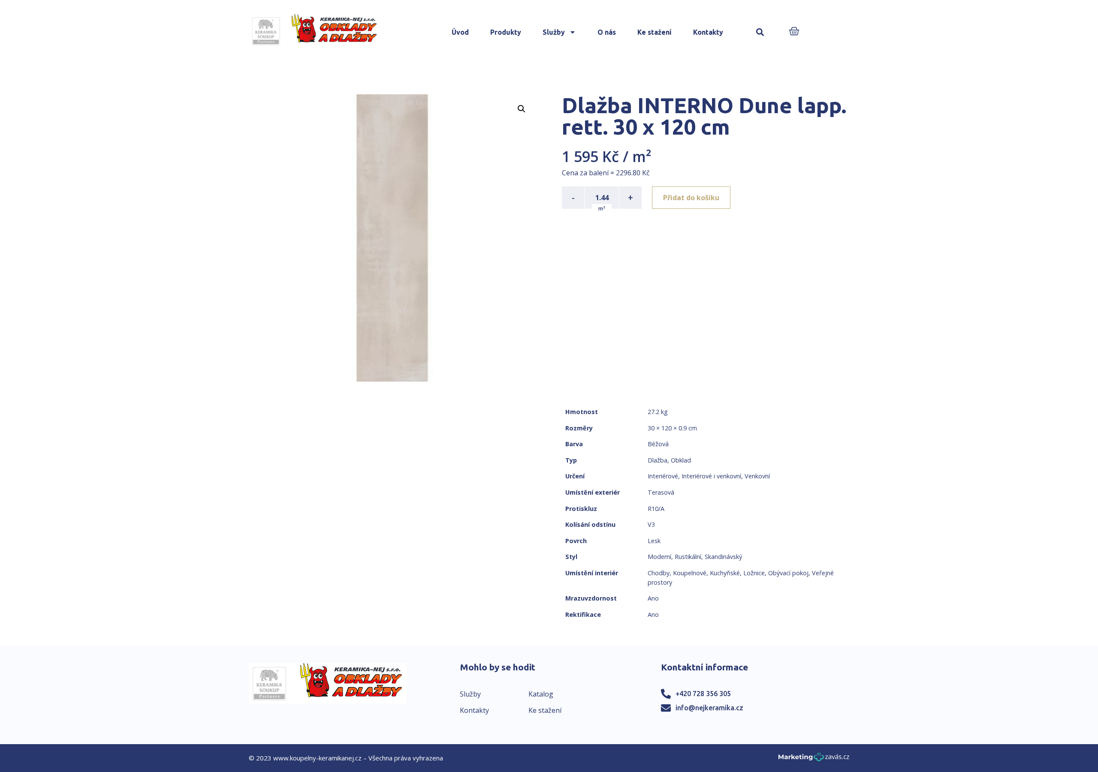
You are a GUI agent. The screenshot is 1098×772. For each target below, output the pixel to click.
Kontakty (708, 32)
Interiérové (663, 476)
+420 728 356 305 (703, 693)
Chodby (659, 573)
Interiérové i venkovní (711, 476)
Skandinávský (723, 557)
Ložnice (754, 573)
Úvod (460, 32)
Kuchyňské (725, 573)
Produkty (505, 32)
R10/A (656, 509)
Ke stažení (654, 32)
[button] (760, 32)
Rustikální (688, 557)
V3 (651, 524)
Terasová (661, 492)
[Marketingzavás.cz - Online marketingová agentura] (813, 759)
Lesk (654, 541)
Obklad (681, 460)
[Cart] (794, 32)
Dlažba (657, 460)
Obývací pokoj (788, 573)
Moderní (659, 557)
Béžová (658, 444)
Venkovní (757, 476)
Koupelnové (689, 573)
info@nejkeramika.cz (709, 708)
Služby (554, 32)
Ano (653, 598)
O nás (606, 32)
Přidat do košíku (691, 197)
